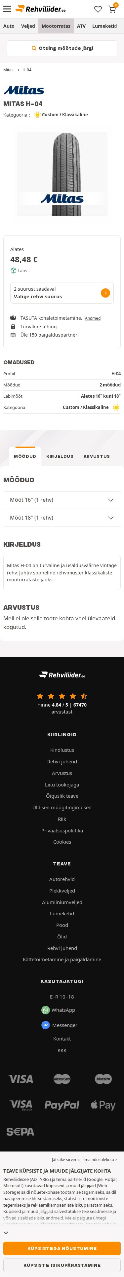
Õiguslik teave (62, 795)
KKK (62, 1050)
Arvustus (97, 456)
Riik (62, 819)
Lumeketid (104, 26)
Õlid (62, 936)
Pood (62, 925)
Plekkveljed (62, 890)
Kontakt (62, 1038)
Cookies (62, 841)
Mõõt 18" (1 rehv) (31, 517)
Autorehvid (62, 879)
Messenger (64, 1025)
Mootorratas (56, 26)
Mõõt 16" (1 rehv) (31, 499)
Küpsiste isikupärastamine (62, 1265)
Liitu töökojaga (62, 784)
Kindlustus (62, 750)
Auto (9, 26)
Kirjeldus (60, 456)
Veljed (28, 26)
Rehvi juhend (62, 761)
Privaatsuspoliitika (62, 830)
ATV (81, 26)
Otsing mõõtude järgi (65, 48)
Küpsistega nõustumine (62, 1248)
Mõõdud (25, 456)
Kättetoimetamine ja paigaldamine (62, 959)
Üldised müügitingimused (62, 807)
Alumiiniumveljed (62, 902)
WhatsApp (63, 1009)
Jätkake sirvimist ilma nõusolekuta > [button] (84, 1159)
